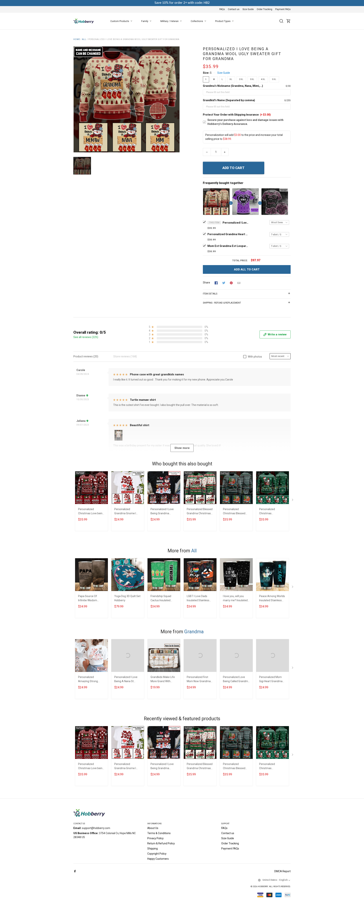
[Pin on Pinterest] (231, 282)
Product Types (223, 21)
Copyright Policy (156, 853)
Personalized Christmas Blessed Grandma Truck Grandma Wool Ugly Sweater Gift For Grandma (234, 512)
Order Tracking (264, 9)
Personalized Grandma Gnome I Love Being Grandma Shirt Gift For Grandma (127, 512)
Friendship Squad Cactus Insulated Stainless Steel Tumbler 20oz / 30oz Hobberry (163, 599)
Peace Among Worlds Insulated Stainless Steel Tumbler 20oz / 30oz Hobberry (272, 599)
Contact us (233, 9)
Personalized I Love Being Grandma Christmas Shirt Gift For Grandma (162, 512)
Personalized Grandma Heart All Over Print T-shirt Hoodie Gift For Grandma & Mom (228, 234)
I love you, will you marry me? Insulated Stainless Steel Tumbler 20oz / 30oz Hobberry (235, 599)
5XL (274, 79)
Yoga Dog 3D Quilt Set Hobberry (127, 598)
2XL (241, 79)
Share (206, 282)
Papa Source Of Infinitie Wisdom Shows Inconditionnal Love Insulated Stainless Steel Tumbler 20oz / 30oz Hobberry (91, 599)
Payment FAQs (283, 9)
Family (144, 21)
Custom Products (119, 21)
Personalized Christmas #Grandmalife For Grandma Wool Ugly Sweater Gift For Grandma (270, 512)
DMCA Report (282, 871)
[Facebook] (74, 871)
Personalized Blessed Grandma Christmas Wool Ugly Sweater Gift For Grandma (200, 512)
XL (231, 79)
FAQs (222, 9)
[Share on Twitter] (223, 282)
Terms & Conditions (159, 833)
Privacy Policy (155, 838)
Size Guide (248, 9)
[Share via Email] (238, 282)
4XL (263, 79)
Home (76, 39)
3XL (252, 79)
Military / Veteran (169, 21)
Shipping (152, 848)
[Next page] (293, 500)
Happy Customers (158, 858)
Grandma (194, 631)
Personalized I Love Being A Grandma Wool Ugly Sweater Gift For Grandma (236, 222)
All (84, 39)
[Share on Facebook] (216, 282)
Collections (197, 21)
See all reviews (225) (85, 337)
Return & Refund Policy (161, 843)
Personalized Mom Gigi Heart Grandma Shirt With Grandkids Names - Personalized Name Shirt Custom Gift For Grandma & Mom (272, 680)
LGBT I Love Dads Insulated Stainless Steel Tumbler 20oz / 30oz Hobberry (199, 599)
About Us (152, 828)
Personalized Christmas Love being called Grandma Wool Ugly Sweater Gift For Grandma (91, 512)
